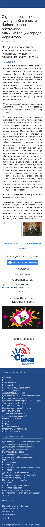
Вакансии (6, 380)
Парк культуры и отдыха (12, 405)
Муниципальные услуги (12, 418)
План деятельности (10, 426)
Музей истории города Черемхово (17, 408)
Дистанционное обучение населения (18, 472)
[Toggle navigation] (5, 4)
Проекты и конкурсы (11, 431)
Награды (6, 423)
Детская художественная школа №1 (18, 444)
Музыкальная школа (11, 411)
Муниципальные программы (14, 429)
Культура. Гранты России (13, 452)
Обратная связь (9, 382)
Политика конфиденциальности (16, 388)
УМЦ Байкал (7, 482)
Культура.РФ (7, 464)
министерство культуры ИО (14, 477)
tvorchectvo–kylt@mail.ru (18, 506)
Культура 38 (23, 274)
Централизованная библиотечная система (21, 395)
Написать (22, 292)
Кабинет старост (9, 462)
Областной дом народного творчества (19, 475)
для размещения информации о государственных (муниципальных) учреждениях (17, 457)
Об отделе (6, 377)
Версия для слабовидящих (24, 262)
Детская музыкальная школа (15, 449)
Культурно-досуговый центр (14, 398)
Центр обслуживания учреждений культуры (21, 400)
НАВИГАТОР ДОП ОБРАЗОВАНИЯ (16, 490)
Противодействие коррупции (15, 385)
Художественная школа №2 (14, 416)
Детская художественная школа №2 (18, 447)
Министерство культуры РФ (14, 480)
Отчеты (5, 421)
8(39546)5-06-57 (14, 509)
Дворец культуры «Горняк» (14, 393)
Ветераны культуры (11, 390)
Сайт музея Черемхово (12, 488)
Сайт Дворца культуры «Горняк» (16, 485)
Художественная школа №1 (14, 413)
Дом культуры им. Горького (14, 403)
